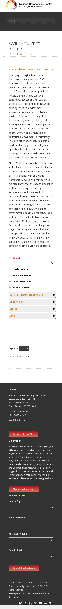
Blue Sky (20, 603)
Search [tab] (16, 258)
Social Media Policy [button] (38, 593)
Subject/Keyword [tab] (22, 275)
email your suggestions (40, 478)
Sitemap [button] (13, 597)
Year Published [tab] (21, 287)
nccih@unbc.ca (17, 420)
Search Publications (24, 568)
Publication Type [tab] (22, 281)
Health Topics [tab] (20, 269)
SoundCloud (45, 603)
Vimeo (35, 603)
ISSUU (50, 603)
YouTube (40, 603)
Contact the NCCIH (23, 434)
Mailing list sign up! (23, 488)
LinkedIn (30, 603)
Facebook (25, 603)
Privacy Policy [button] (16, 593)
